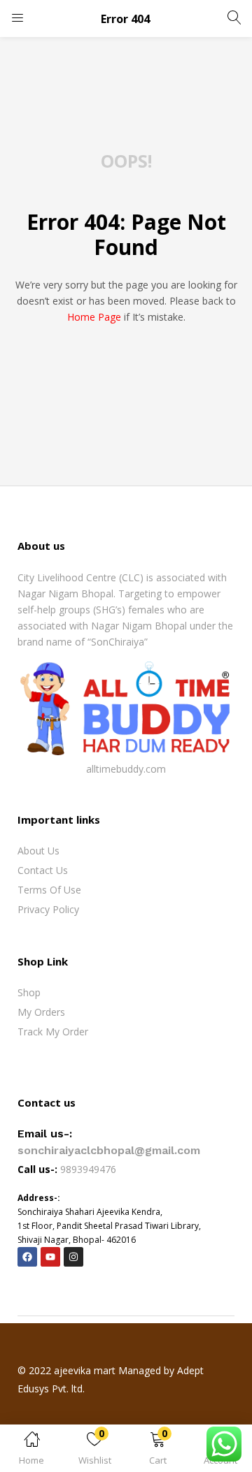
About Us (38, 850)
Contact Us (43, 870)
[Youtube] (50, 1257)
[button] (157, 1450)
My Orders (41, 1012)
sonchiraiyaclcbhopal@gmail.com (109, 1150)
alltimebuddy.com (126, 768)
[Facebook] (27, 1257)
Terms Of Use (49, 889)
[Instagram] (73, 1257)
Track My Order (53, 1031)
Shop (29, 992)
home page (94, 316)
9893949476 (89, 1169)
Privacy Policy (48, 909)
